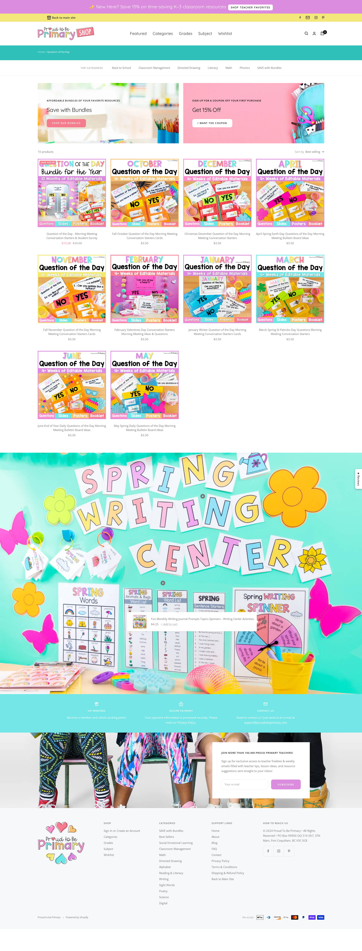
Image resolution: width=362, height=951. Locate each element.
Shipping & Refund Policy (228, 873)
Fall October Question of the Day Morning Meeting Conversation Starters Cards (144, 236)
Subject (205, 33)
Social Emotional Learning (176, 843)
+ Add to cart (169, 624)
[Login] (314, 33)
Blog (214, 843)
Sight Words (167, 885)
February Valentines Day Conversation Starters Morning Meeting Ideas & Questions (144, 332)
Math (228, 68)
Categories (163, 33)
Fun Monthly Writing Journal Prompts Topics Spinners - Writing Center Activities (202, 619)
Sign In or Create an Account (122, 831)
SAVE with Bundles (269, 68)
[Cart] (322, 33)
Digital (163, 903)
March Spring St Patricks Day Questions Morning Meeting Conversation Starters (290, 332)
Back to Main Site (223, 879)
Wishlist (225, 33)
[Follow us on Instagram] (278, 851)
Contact (216, 855)
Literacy (213, 68)
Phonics (245, 68)
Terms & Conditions (224, 867)
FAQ (214, 849)
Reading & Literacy (171, 873)
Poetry (163, 891)
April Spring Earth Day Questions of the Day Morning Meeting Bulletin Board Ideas (290, 236)
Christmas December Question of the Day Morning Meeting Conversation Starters (217, 236)
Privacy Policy (187, 722)
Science (164, 897)
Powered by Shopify (77, 917)
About (215, 837)
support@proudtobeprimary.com (265, 722)
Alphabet (165, 867)
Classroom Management (154, 68)
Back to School (121, 68)
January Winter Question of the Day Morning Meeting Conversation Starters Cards (217, 332)
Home (41, 52)
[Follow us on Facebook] (268, 851)
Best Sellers (166, 837)
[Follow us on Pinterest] (289, 851)
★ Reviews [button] (358, 479)
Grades (185, 33)
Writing (164, 879)
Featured (138, 33)
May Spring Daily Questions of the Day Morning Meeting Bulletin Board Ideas (145, 428)
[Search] (306, 33)
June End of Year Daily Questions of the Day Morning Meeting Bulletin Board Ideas (72, 428)
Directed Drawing (189, 68)
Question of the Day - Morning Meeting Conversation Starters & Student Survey (71, 236)
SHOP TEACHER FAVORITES (250, 7)
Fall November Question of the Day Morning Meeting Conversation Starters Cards (72, 332)
